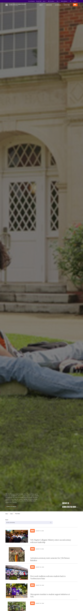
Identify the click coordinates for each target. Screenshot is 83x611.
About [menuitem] (41, 5)
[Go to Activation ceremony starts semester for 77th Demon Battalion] (41, 554)
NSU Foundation (51, 1)
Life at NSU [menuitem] (67, 5)
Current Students (31, 1)
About (11, 513)
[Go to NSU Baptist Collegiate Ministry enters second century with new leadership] (41, 536)
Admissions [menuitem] (49, 5)
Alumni (44, 1)
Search (75, 1)
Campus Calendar (11, 506)
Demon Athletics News (69, 507)
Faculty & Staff (38, 1)
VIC (70, 1)
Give (57, 1)
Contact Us (65, 503)
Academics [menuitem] (58, 5)
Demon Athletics (64, 1)
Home (6, 513)
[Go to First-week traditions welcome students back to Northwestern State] (41, 572)
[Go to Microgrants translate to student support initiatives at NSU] (41, 591)
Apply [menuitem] (75, 5)
